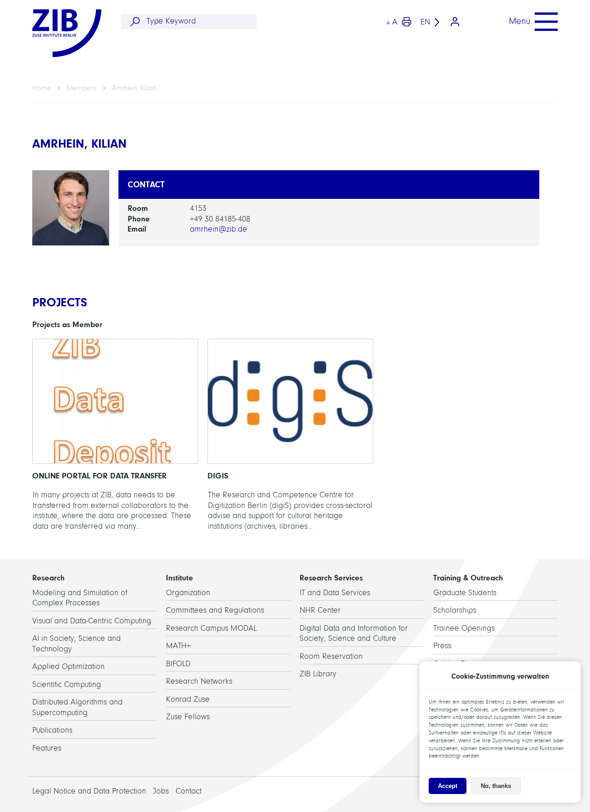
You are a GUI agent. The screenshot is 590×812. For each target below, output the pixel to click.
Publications (52, 730)
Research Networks (199, 681)
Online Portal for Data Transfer (115, 437)
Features (46, 748)
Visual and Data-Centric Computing (91, 620)
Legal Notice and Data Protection (89, 791)
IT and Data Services (335, 592)
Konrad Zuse (188, 699)
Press (442, 645)
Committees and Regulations (215, 610)
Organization (188, 592)
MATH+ (178, 645)
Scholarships (454, 610)
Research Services (331, 577)
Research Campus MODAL (211, 628)
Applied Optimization (68, 666)
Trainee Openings (464, 628)
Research (48, 577)
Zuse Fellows (188, 716)
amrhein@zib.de (218, 229)
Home (41, 88)
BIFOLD (178, 663)
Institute (179, 577)
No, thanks (496, 785)
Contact (188, 791)
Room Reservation (331, 656)
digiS (290, 437)
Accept (447, 785)
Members (81, 88)
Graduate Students (464, 592)
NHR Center (320, 610)
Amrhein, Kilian (134, 88)
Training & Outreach (468, 577)
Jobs (161, 791)
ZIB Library (318, 673)
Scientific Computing (66, 684)
